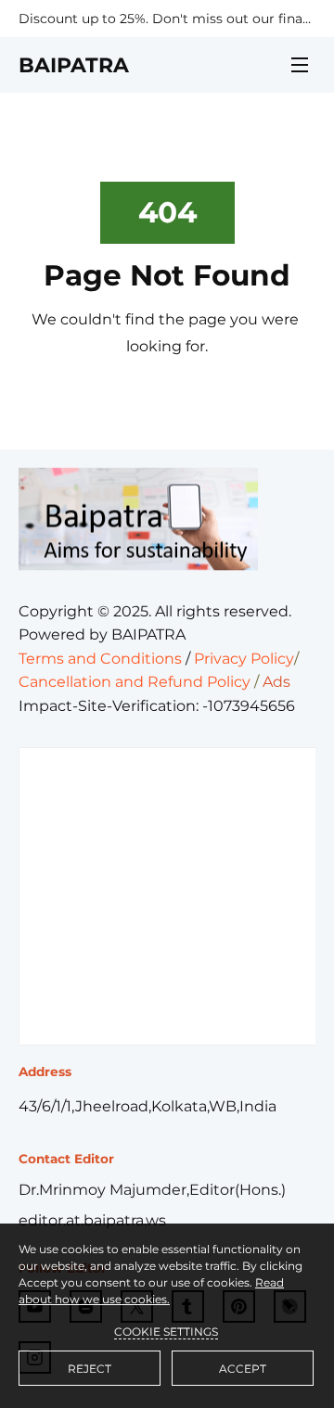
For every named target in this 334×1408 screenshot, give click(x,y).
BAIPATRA (74, 65)
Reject (89, 1369)
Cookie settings (166, 1331)
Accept (242, 1369)
